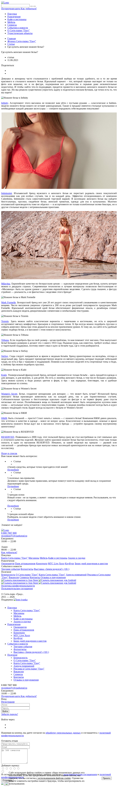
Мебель (17, 616)
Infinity (4, 103)
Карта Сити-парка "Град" (27, 610)
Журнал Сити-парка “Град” (21, 41)
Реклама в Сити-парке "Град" (29, 668)
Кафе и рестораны (23, 618)
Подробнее (13, 469)
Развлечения (13, 624)
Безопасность (21, 657)
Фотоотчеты (20, 649)
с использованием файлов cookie (53, 778)
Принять (106, 778)
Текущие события (23, 646)
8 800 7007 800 (9, 533)
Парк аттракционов (24, 630)
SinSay (4, 356)
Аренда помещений (24, 666)
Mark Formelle (8, 302)
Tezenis (5, 321)
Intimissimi (6, 193)
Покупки (12, 607)
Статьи (11, 44)
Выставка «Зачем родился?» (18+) (31, 652)
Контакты (19, 677)
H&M (4, 418)
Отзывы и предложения (26, 680)
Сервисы (18, 674)
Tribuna (5, 340)
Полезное (12, 655)
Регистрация (7, 701)
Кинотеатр (19, 632)
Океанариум (20, 627)
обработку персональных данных (63, 732)
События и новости (17, 643)
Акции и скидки (22, 621)
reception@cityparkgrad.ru (14, 535)
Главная (11, 38)
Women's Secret (9, 393)
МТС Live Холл (22, 635)
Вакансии (19, 671)
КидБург (18, 638)
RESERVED (7, 437)
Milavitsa (5, 283)
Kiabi (4, 375)
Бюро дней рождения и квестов (30, 641)
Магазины (19, 613)
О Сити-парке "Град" (25, 660)
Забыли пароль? (9, 714)
